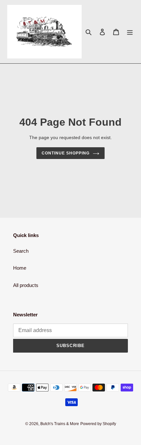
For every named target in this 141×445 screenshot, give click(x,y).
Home (19, 268)
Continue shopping (66, 153)
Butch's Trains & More (59, 423)
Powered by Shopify (98, 423)
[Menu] (130, 32)
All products (25, 285)
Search (21, 251)
